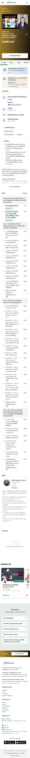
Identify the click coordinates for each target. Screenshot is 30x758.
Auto (20, 27)
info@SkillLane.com (8, 730)
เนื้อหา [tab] (11, 62)
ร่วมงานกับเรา (5, 708)
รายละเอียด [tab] (3, 62)
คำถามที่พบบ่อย (7, 719)
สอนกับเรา (4, 705)
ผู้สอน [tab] (19, 62)
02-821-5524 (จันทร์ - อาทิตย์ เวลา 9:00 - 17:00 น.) (15, 721)
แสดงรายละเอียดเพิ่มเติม (14, 187)
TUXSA (3, 692)
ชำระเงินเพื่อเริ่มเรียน (15, 55)
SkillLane (6, 725)
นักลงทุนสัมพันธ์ (5, 710)
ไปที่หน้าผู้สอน (15, 488)
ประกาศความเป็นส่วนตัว (15, 756)
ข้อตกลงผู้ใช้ (22, 753)
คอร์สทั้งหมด (4, 690)
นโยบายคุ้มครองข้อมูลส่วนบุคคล (11, 753)
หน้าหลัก (4, 9)
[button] (8, 131)
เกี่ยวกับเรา (4, 703)
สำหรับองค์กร (5, 694)
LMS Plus (4, 712)
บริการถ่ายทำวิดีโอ (6, 706)
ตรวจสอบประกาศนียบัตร (7, 696)
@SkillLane (6, 728)
